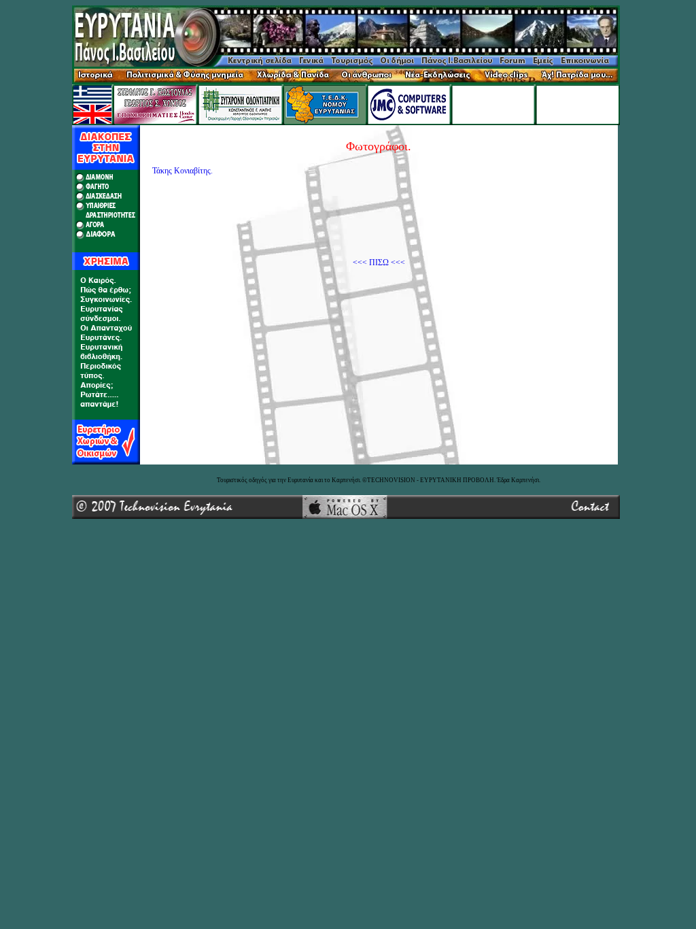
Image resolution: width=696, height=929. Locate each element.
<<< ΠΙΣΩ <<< (379, 262)
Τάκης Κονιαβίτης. (182, 170)
